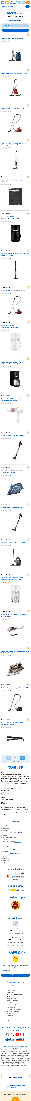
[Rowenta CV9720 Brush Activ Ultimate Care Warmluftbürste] (15, 631)
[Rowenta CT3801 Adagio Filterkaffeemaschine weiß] (15, 342)
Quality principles (12, 1013)
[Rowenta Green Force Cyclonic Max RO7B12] (15, 703)
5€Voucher (15, 975)
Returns (9, 996)
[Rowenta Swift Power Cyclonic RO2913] (15, 123)
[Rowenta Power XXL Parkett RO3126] (15, 53)
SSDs (4, 862)
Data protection (11, 1007)
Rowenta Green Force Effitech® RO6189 (13, 542)
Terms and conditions (13, 1005)
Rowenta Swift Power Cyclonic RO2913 (13, 108)
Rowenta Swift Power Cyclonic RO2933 (13, 290)
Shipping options (11, 990)
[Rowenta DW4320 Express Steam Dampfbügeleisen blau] (15, 487)
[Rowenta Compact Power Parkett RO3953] (15, 88)
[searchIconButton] (27, 6)
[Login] (19, 2)
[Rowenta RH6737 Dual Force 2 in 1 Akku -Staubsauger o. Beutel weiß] (15, 160)
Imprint (9, 1003)
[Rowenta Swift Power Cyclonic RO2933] (15, 305)
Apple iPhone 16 (7, 848)
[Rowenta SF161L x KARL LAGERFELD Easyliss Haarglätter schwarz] (15, 739)
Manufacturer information (13, 20)
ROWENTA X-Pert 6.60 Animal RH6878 (12, 436)
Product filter (15, 30)
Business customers (12, 1001)
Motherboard (6, 860)
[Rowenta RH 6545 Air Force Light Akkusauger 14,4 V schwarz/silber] (15, 270)
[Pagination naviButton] (8, 758)
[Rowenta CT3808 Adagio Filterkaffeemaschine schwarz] (15, 233)
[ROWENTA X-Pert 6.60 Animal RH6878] (15, 450)
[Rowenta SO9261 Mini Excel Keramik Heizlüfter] (15, 196)
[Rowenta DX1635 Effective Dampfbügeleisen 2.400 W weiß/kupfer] (15, 667)
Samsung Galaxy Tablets (9, 850)
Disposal (9, 1020)
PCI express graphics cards (9, 837)
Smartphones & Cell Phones (10, 841)
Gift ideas (5, 830)
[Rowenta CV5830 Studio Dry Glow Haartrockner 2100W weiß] (15, 415)
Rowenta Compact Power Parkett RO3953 (14, 73)
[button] (19, 2)
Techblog (5, 827)
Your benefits (10, 986)
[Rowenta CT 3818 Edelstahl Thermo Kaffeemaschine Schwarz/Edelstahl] (15, 378)
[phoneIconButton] (15, 923)
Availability (10, 992)
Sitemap (5, 825)
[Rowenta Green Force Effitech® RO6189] (15, 557)
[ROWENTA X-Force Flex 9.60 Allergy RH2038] (15, 522)
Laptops (5, 835)
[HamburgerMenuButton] (2, 2)
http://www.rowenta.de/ (7, 799)
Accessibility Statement (13, 1011)
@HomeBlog (6, 828)
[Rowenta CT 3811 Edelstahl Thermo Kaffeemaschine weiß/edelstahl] (15, 594)
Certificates (10, 1016)
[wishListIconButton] (23, 2)
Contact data (10, 1018)
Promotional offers (12, 998)
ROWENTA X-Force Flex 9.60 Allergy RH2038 (14, 507)
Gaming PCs (6, 857)
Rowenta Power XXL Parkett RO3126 (12, 38)
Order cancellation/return (15, 994)
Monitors (5, 839)
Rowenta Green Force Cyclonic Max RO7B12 (15, 688)
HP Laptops (6, 851)
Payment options (11, 988)
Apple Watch (6, 846)
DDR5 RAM (6, 858)
